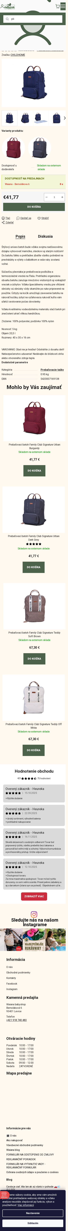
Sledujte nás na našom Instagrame (34, 922)
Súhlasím (33, 1223)
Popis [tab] (20, 236)
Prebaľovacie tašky (52, 369)
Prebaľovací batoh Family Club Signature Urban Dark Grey (33, 538)
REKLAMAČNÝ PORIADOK (21, 1159)
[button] (34, 467)
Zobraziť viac (34, 896)
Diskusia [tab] (45, 236)
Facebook (11, 983)
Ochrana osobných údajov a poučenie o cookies (32, 1172)
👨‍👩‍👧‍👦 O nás (11, 1135)
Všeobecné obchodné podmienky (24, 1145)
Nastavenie (33, 1213)
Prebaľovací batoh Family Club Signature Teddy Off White (34, 726)
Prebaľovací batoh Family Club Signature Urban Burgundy (34, 446)
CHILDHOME (18, 54)
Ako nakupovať (14, 1140)
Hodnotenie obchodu (34, 771)
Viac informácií (26, 1205)
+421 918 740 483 (16, 1020)
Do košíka (34, 206)
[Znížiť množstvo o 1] (46, 197)
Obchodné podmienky (18, 972)
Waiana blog (13, 1149)
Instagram (11, 989)
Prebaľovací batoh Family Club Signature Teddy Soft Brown (34, 634)
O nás (9, 967)
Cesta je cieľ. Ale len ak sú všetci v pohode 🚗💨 (33, 1186)
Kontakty (11, 978)
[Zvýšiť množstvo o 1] (62, 197)
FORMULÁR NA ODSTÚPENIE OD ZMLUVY (30, 1154)
